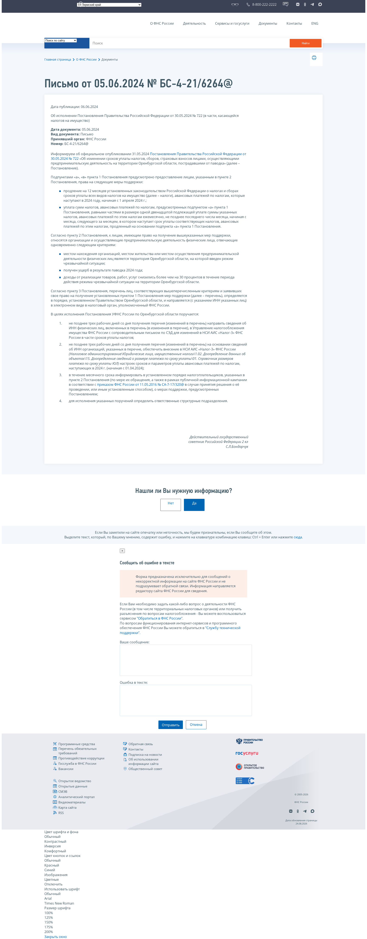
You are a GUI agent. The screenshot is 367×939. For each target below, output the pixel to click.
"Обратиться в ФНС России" (159, 618)
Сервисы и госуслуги (232, 23)
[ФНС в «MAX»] (319, 4)
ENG (314, 23)
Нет (171, 503)
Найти (305, 43)
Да (194, 503)
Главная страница (57, 59)
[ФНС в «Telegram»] (312, 4)
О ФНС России (162, 23)
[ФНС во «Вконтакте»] (298, 4)
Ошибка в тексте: (134, 682)
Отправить (170, 725)
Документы (268, 23)
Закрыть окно (55, 936)
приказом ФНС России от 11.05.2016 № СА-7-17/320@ (140, 384)
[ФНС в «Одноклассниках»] (305, 4)
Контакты (294, 23)
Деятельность (194, 23)
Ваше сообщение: (135, 642)
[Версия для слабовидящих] (235, 4)
